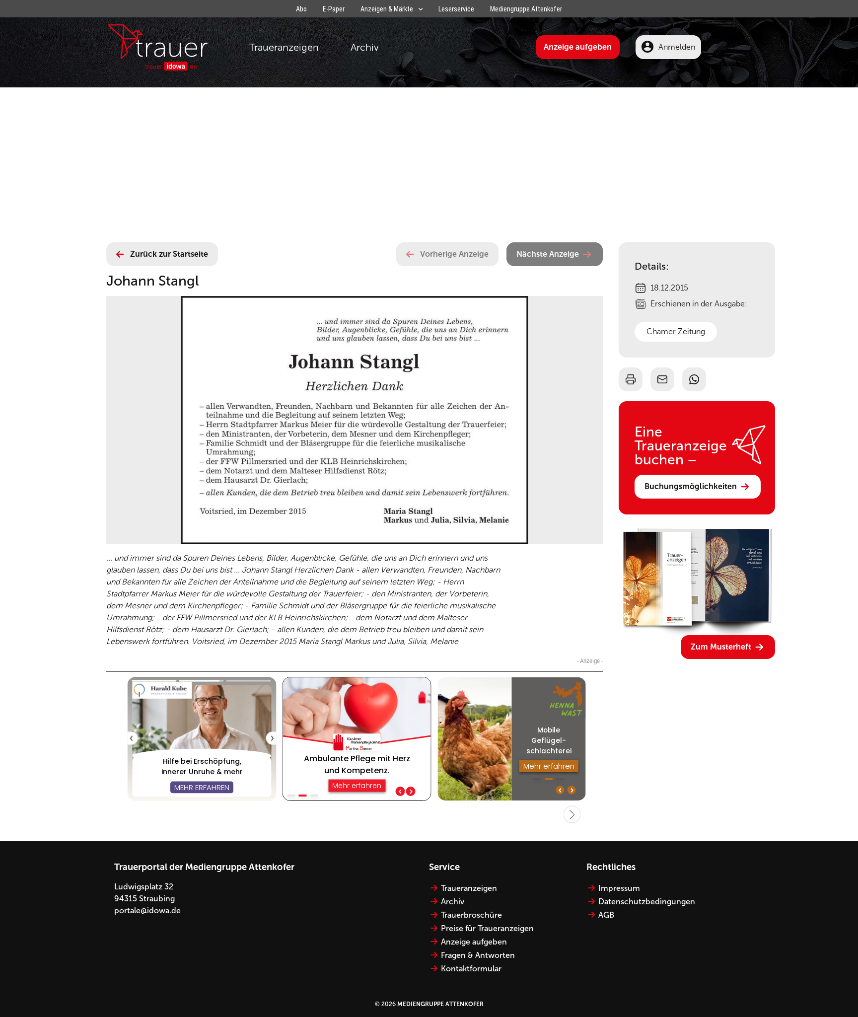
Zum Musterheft (721, 647)
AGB (606, 915)
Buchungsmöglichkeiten (690, 486)
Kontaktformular (471, 968)
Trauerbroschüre (471, 915)
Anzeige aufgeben (578, 47)
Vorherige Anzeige (454, 254)
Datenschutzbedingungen (646, 901)
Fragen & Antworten (478, 955)
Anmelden (676, 47)
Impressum (619, 888)
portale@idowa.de (147, 910)
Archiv (365, 47)
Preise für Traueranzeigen (487, 928)
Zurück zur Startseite (169, 254)
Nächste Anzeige (547, 254)
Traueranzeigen (284, 47)
